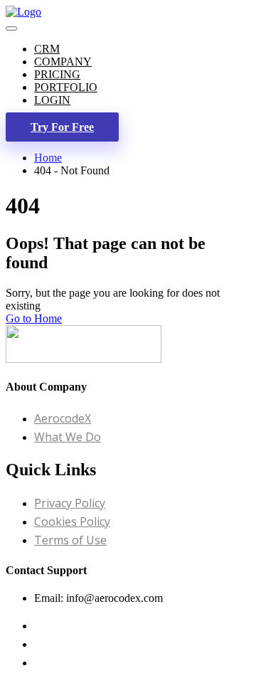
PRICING (57, 74)
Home (48, 158)
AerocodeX (62, 418)
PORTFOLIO (65, 87)
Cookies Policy (72, 521)
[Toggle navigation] (11, 28)
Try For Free (62, 127)
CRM (47, 49)
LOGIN (52, 100)
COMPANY (63, 61)
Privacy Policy (69, 503)
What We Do (67, 437)
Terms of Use (70, 540)
